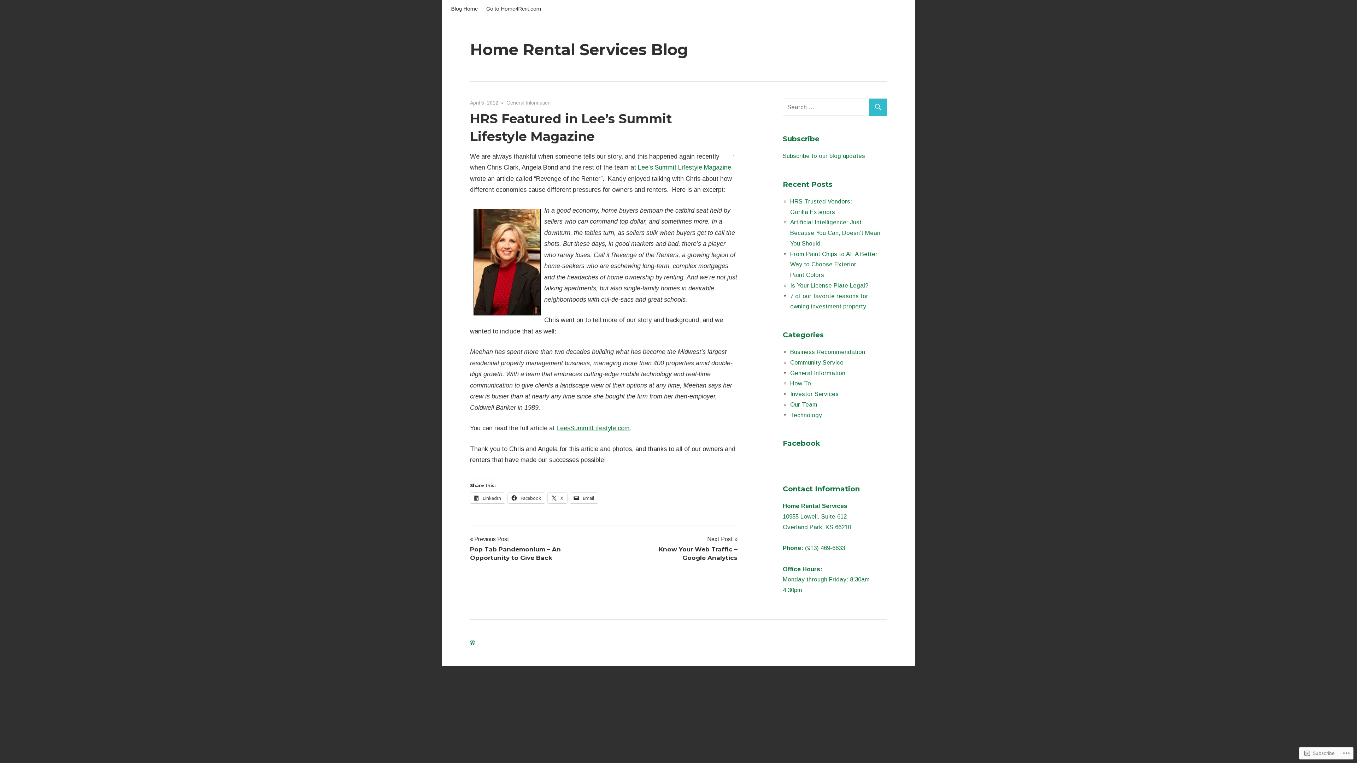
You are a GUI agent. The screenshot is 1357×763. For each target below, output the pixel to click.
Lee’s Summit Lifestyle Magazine (684, 167)
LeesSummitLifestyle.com (593, 428)
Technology (806, 415)
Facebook (801, 443)
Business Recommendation (827, 352)
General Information (528, 103)
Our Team (803, 404)
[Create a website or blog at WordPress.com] (472, 642)
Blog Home (464, 9)
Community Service (817, 362)
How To (800, 383)
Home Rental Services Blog (579, 49)
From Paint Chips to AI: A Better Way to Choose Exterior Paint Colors (833, 265)
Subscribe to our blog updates (824, 156)
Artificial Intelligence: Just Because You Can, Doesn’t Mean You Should (835, 233)
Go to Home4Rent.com (513, 9)
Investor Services (814, 394)
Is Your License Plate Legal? (829, 285)
